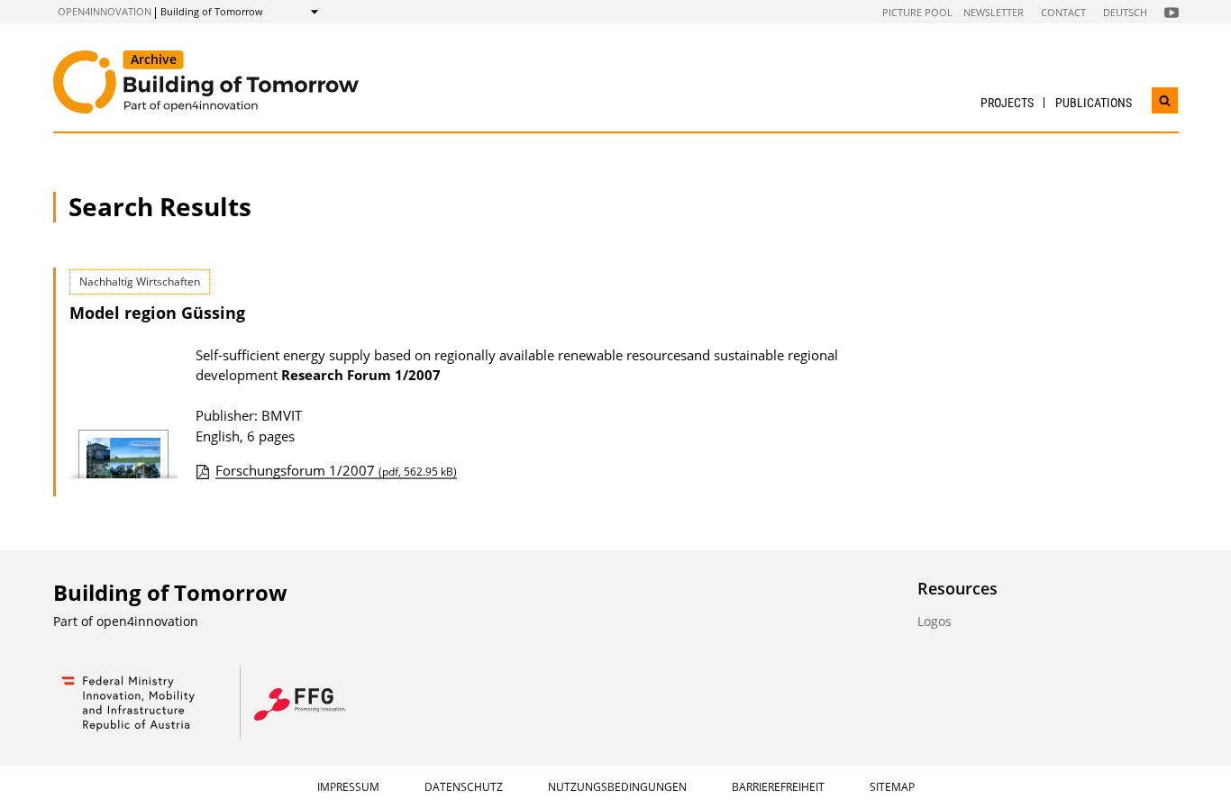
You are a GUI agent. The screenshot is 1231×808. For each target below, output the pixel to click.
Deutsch (1125, 12)
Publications (1093, 102)
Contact (1063, 12)
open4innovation (104, 11)
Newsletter (993, 12)
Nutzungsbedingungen (617, 786)
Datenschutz (463, 786)
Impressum (348, 786)
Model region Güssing (157, 312)
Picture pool (917, 12)
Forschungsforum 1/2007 (336, 470)
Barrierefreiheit (778, 786)
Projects (1007, 102)
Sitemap (892, 786)
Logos (934, 621)
